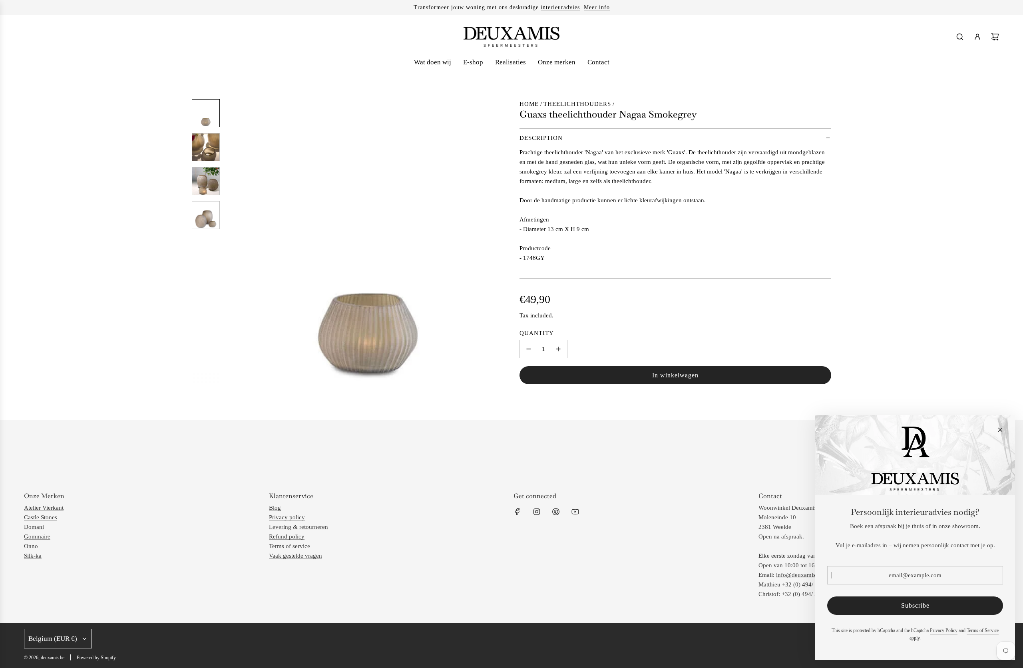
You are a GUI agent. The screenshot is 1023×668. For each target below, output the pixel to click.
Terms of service (289, 546)
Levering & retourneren (298, 527)
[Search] (960, 37)
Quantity (536, 333)
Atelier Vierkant (44, 507)
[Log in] (977, 37)
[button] (232, 242)
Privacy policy (287, 517)
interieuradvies (560, 7)
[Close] (1000, 430)
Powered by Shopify (96, 657)
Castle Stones (40, 517)
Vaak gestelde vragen (295, 555)
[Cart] (995, 37)
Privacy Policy (943, 630)
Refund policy (287, 536)
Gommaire (37, 536)
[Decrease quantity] (528, 349)
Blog (275, 507)
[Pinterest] (556, 511)
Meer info (597, 7)
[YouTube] (575, 511)
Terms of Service (983, 630)
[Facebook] (517, 511)
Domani (34, 527)
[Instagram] (536, 511)
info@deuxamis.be (799, 575)
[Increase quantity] (558, 349)
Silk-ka (33, 555)
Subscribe (915, 605)
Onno (31, 546)
